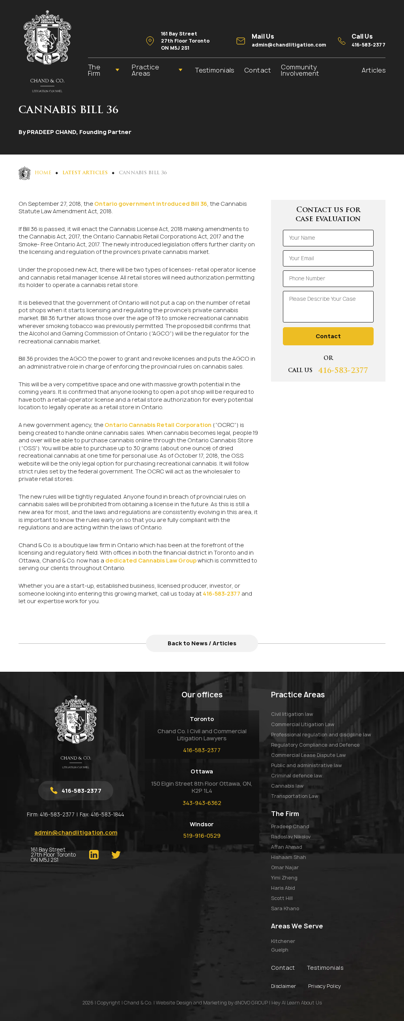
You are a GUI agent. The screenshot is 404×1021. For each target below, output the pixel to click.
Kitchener (283, 941)
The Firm (94, 70)
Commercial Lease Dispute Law (308, 755)
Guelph (279, 950)
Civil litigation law (292, 714)
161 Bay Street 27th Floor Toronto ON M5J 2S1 (53, 855)
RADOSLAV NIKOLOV (290, 836)
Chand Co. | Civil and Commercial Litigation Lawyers (202, 734)
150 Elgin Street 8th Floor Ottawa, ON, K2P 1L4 (201, 787)
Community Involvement (300, 70)
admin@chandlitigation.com (75, 832)
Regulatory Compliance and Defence (315, 745)
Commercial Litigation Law (302, 724)
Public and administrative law (306, 765)
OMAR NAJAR (285, 867)
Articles (373, 70)
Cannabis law (287, 786)
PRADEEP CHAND (290, 826)
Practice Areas (145, 70)
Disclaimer (283, 986)
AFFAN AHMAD (286, 847)
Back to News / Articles (202, 643)
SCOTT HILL (282, 898)
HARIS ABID (283, 888)
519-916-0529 (202, 835)
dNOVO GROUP (251, 1002)
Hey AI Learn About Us (296, 1002)
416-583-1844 (107, 814)
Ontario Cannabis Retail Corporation (158, 425)
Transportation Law (294, 796)
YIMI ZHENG (284, 877)
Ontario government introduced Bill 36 (150, 203)
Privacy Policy (324, 986)
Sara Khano (285, 908)
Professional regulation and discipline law (321, 734)
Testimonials (214, 70)
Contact (257, 70)
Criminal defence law (296, 775)
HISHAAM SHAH (288, 857)
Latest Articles (85, 173)
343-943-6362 (202, 803)
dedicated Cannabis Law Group (150, 560)
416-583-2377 (221, 593)
